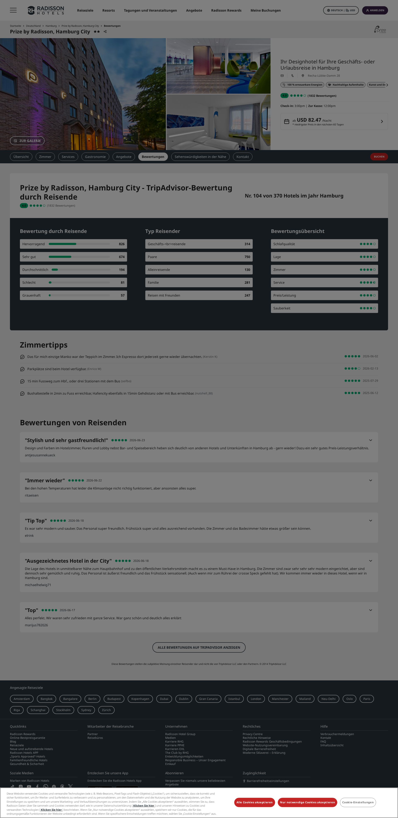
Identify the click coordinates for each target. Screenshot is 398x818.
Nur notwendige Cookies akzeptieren (307, 802)
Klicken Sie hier (144, 805)
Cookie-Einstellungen (358, 802)
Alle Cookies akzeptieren (255, 802)
